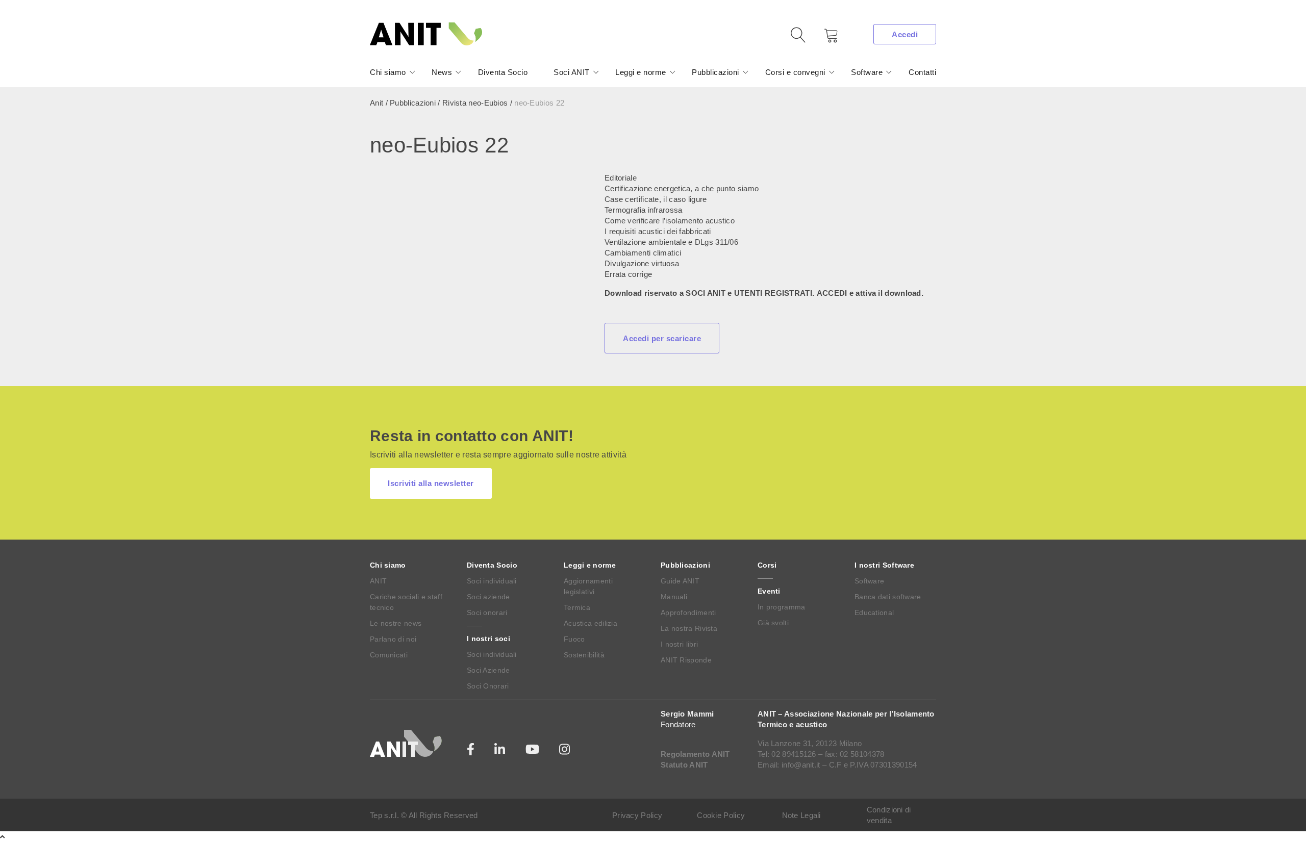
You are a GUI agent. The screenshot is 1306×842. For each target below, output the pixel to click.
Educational (874, 612)
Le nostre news (395, 623)
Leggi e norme (640, 72)
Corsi (767, 565)
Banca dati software (888, 597)
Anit (376, 102)
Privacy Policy (637, 815)
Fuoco (574, 639)
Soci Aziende (488, 670)
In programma (782, 607)
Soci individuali (492, 581)
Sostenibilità (584, 655)
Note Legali (801, 815)
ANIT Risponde (686, 660)
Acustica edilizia (590, 623)
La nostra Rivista (689, 628)
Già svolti (773, 623)
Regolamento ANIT (695, 754)
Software (867, 72)
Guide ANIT (680, 581)
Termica (577, 607)
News (442, 72)
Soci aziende (488, 597)
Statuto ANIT (684, 764)
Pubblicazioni (715, 72)
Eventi (769, 591)
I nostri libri (679, 644)
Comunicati (389, 655)
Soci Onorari (488, 686)
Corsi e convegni (795, 72)
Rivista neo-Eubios (475, 102)
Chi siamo (388, 72)
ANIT (378, 581)
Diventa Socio (503, 72)
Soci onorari (487, 612)
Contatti (922, 72)
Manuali (674, 597)
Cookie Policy (721, 815)
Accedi (905, 34)
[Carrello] (824, 39)
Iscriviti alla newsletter (431, 483)
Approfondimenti (688, 612)
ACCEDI (832, 293)
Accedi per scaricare (662, 338)
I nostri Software (884, 565)
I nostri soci (488, 638)
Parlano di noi (393, 639)
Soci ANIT (572, 72)
